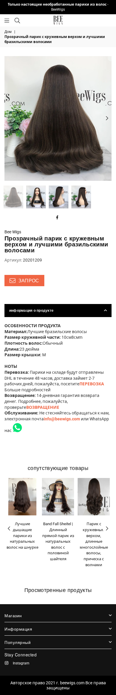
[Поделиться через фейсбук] (57, 218)
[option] (58, 118)
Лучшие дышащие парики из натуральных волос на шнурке (22, 535)
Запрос (28, 281)
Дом (8, 32)
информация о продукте (31, 310)
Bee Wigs (12, 231)
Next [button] (107, 118)
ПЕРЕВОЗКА (91, 383)
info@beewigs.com (62, 419)
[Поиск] (17, 20)
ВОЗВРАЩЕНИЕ (42, 407)
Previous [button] (8, 118)
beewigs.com (72, 682)
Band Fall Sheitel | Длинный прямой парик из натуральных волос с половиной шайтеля (58, 541)
